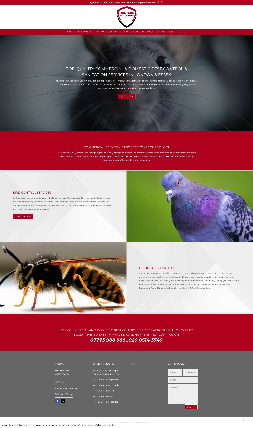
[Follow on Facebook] (57, 401)
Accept (102, 425)
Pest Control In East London (106, 385)
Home (69, 32)
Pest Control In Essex (103, 391)
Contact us (126, 96)
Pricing (160, 32)
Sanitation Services (106, 32)
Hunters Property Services (137, 32)
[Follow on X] (63, 401)
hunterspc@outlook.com (66, 388)
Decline (111, 425)
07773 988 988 (117, 2)
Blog (171, 32)
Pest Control (83, 32)
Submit (191, 407)
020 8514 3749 (100, 2)
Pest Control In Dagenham (106, 380)
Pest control (23, 216)
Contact (182, 32)
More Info (93, 425)
